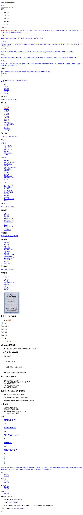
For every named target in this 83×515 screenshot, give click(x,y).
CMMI (53, 58)
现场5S (48, 71)
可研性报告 (21, 64)
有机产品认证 (21, 38)
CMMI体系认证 (45, 467)
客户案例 (6, 88)
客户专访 (6, 488)
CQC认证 (3, 49)
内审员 (17, 71)
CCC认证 (3, 41)
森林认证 (59, 30)
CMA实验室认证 (42, 58)
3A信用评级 (72, 58)
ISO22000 (30, 30)
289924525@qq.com (13, 502)
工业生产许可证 (19, 58)
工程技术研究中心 (71, 64)
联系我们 (6, 93)
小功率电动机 (21, 44)
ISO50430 (19, 30)
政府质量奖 (38, 64)
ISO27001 (35, 30)
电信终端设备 (73, 44)
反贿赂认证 (7, 125)
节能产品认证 (13, 38)
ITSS (2, 58)
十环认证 (27, 38)
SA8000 (8, 32)
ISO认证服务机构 (71, 467)
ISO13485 (53, 30)
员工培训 (43, 71)
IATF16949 (47, 30)
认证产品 (6, 86)
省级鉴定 (44, 64)
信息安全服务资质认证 (30, 58)
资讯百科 (6, 90)
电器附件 (22, 52)
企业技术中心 (61, 64)
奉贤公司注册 (62, 467)
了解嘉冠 (6, 474)
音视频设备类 (46, 44)
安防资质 (6, 58)
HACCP (25, 30)
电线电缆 (3, 44)
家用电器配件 (15, 52)
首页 (5, 85)
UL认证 (41, 38)
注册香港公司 (54, 467)
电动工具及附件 (37, 52)
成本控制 (32, 71)
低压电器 (27, 44)
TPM (7, 71)
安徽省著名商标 (8, 259)
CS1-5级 (66, 58)
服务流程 (6, 480)
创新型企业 (9, 64)
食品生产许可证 (59, 58)
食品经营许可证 (19, 469)
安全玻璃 (66, 44)
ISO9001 (9, 80)
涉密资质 (11, 58)
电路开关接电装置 (11, 44)
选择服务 (3, 326)
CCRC (49, 58)
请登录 (3, 5)
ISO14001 (15, 80)
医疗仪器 (45, 52)
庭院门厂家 (34, 469)
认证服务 (3, 82)
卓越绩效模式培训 (24, 71)
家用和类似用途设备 (36, 44)
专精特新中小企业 (52, 64)
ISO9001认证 (47, 469)
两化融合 (3, 64)
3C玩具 (9, 46)
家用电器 (50, 52)
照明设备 (61, 44)
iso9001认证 (10, 469)
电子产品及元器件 (6, 52)
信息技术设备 (54, 44)
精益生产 (37, 71)
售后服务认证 (66, 30)
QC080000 (14, 32)
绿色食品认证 (34, 38)
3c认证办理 (27, 469)
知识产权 (15, 64)
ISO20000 (41, 30)
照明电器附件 (29, 52)
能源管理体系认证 (75, 30)
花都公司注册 (18, 467)
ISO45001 (14, 99)
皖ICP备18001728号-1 (18, 508)
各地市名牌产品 (29, 64)
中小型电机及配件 (64, 52)
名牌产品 (7, 65)
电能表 (72, 52)
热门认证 (3, 35)
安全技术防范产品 (9, 177)
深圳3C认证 (10, 467)
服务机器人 (40, 469)
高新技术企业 (14, 65)
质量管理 (11, 71)
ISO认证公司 (37, 467)
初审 (2, 323)
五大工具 (3, 71)
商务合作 (6, 493)
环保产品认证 (4, 38)
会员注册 (6, 482)
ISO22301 (19, 32)
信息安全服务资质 (9, 220)
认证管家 (6, 91)
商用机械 (56, 52)
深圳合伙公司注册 (28, 467)
